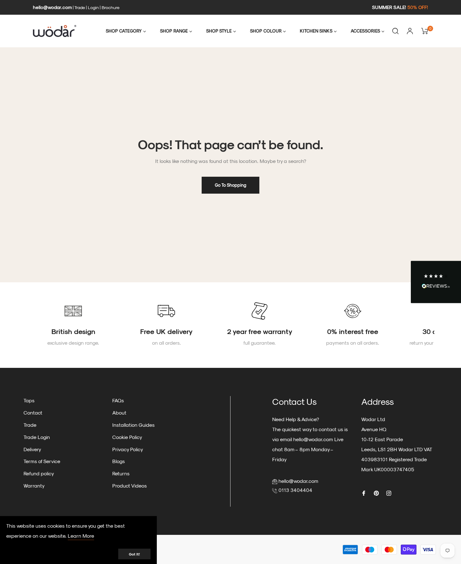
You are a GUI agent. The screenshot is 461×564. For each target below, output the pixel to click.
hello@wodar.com (52, 7)
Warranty (34, 485)
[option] (73, 325)
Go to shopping (230, 185)
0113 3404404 (295, 490)
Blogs (118, 461)
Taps (29, 400)
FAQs (118, 400)
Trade (79, 7)
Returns (121, 473)
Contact (33, 412)
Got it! (134, 554)
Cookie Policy (127, 437)
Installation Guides (133, 425)
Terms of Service (42, 461)
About (119, 412)
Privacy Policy (127, 449)
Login (93, 7)
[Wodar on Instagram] (388, 492)
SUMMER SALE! (400, 7)
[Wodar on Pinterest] (376, 492)
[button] (436, 282)
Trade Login (37, 437)
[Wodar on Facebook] (363, 492)
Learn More (81, 536)
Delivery (32, 449)
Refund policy (39, 473)
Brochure (110, 7)
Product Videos (129, 485)
